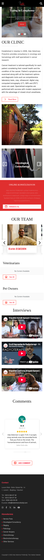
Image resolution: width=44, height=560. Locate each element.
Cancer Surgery (9, 532)
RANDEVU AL (14, 207)
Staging (6, 525)
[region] (22, 19)
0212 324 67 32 (10, 495)
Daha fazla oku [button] (22, 445)
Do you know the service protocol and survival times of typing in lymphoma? (22, 18)
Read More (12, 99)
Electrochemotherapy (11, 538)
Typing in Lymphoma (22, 10)
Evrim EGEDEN (17, 249)
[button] (19, 34)
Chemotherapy (8, 535)
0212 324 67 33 (10, 497)
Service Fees (8, 519)
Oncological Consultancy (22, 164)
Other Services (8, 541)
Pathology (6, 528)
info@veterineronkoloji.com (18, 503)
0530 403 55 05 (11, 500)
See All (11, 277)
